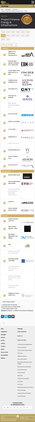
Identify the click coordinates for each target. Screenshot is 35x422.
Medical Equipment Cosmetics (25, 387)
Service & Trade (21, 390)
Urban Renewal (22, 396)
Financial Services (22, 369)
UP (20, 336)
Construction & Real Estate (25, 350)
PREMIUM (22, 331)
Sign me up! (25, 418)
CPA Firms (20, 353)
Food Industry (21, 372)
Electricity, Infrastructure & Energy (25, 363)
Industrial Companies (23, 378)
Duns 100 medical (22, 359)
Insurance (20, 381)
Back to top (4, 323)
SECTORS (22, 340)
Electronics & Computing (24, 366)
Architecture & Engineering (25, 344)
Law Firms (20, 384)
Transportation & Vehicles (24, 393)
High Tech (20, 375)
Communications (22, 347)
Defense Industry (22, 356)
